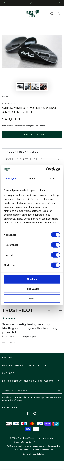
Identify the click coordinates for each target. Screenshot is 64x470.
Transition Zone (25, 438)
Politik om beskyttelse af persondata (25, 446)
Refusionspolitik (42, 442)
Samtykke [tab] (11, 178)
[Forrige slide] (5, 3)
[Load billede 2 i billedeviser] (28, 86)
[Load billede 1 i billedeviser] (20, 86)
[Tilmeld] (60, 390)
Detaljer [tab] (32, 178)
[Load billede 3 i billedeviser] (35, 86)
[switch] (55, 244)
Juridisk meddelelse (33, 454)
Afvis (32, 298)
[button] (52, 13)
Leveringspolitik (22, 450)
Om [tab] (52, 178)
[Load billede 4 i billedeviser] (43, 86)
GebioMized (9, 103)
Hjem (5, 97)
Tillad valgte (32, 288)
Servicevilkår (54, 446)
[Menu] (4, 13)
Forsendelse (19, 126)
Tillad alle (32, 279)
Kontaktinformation (43, 450)
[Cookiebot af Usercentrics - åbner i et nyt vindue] (46, 169)
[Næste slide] (59, 3)
